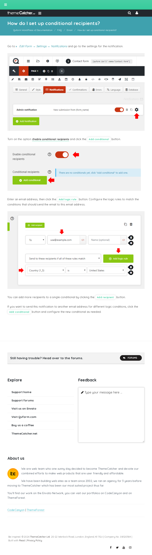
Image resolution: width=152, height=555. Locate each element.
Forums (132, 357)
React (22, 540)
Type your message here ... (103, 392)
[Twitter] (117, 548)
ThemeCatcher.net (24, 433)
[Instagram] (130, 548)
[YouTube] (124, 548)
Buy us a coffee (22, 425)
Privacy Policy (34, 540)
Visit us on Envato (23, 408)
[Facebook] (111, 548)
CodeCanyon (16, 510)
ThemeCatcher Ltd (40, 536)
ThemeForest (35, 510)
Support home (21, 392)
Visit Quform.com (23, 417)
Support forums (22, 400)
